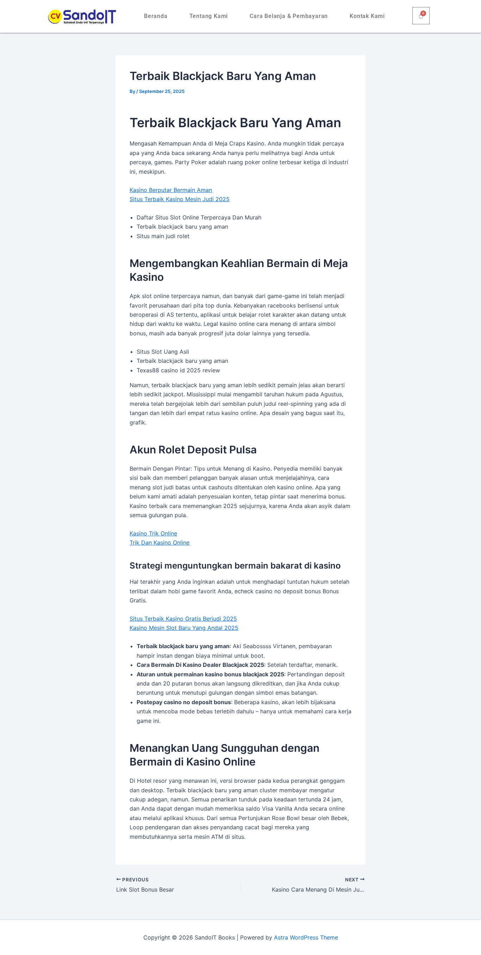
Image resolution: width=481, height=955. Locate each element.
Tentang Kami (208, 16)
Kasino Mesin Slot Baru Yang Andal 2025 (184, 627)
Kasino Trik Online (153, 533)
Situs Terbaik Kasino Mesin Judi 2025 (180, 199)
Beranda (156, 16)
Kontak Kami (367, 16)
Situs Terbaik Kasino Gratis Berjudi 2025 (183, 618)
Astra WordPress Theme (306, 937)
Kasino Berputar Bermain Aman (171, 189)
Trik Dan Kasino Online (159, 542)
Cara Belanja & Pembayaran (289, 16)
